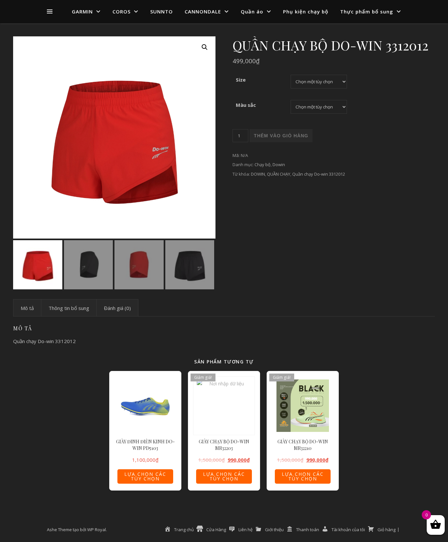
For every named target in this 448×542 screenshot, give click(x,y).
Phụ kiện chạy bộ (305, 11)
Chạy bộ (263, 164)
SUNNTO (161, 11)
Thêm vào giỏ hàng (281, 135)
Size (241, 79)
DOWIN (258, 174)
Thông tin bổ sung (69, 308)
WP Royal (96, 529)
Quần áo (252, 11)
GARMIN (82, 11)
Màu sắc (246, 105)
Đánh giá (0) (117, 308)
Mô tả (27, 308)
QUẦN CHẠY (278, 174)
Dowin (279, 164)
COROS (121, 11)
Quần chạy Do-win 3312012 (318, 174)
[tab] (27, 308)
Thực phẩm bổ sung (366, 11)
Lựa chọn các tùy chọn (145, 476)
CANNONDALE (203, 11)
